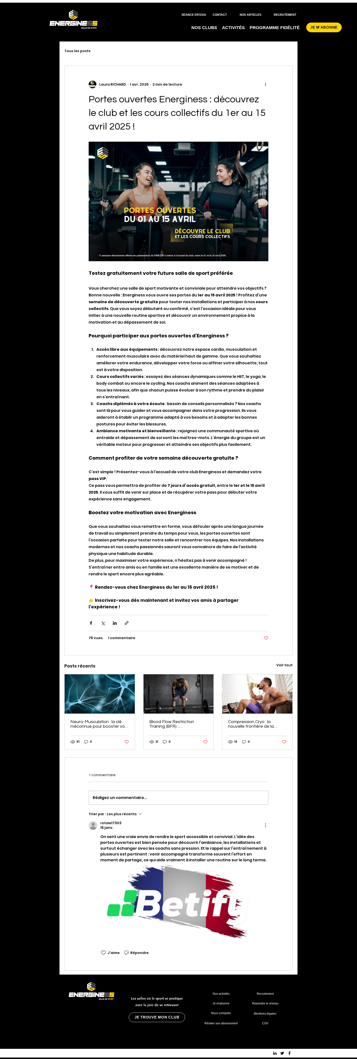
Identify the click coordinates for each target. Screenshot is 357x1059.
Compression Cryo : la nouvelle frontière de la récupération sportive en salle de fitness (252, 724)
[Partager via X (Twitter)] (103, 623)
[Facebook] (289, 1053)
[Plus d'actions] (265, 84)
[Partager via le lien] (126, 623)
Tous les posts (77, 51)
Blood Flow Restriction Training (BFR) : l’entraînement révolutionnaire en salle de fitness (175, 724)
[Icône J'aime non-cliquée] (103, 953)
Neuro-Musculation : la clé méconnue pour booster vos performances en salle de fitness (98, 724)
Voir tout (284, 665)
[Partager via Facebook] (91, 623)
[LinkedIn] (274, 1053)
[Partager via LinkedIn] (114, 623)
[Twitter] (282, 1053)
